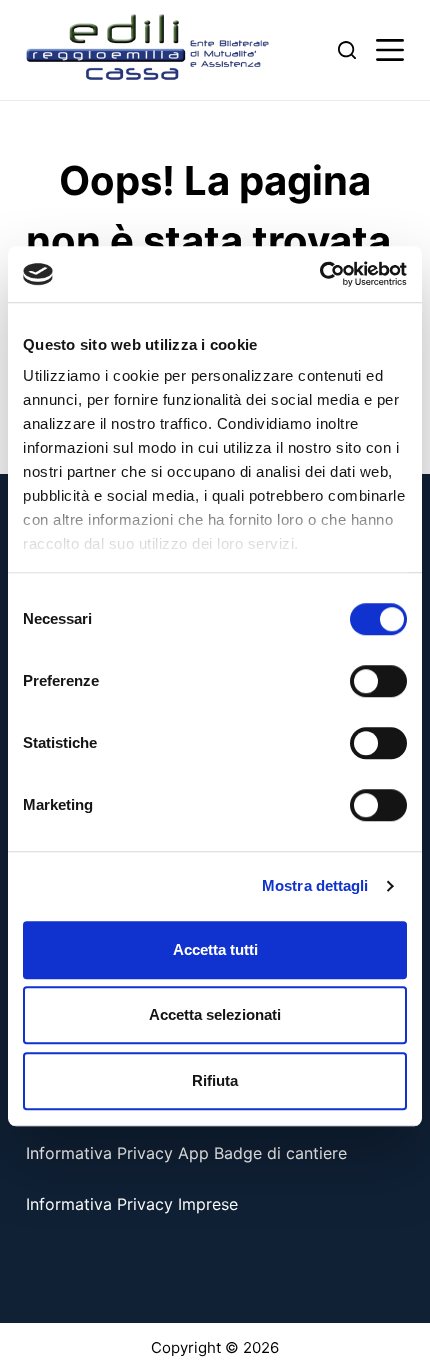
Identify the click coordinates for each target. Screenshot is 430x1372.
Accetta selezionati (215, 1014)
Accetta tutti (215, 949)
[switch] (378, 681)
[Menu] (390, 50)
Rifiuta (215, 1080)
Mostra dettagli (315, 885)
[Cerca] (347, 50)
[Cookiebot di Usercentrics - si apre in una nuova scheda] (319, 274)
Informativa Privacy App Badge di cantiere (186, 1153)
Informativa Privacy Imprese (132, 1204)
